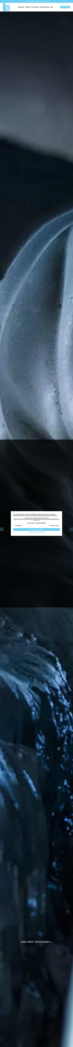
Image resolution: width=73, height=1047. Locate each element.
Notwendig (19, 525)
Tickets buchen (65, 7)
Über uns (19, 7)
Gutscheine (34, 7)
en (48, 1)
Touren (26, 7)
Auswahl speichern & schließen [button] (37, 532)
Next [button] (71, 529)
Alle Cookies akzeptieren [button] (36, 529)
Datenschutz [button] (30, 523)
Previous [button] (2, 529)
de (46, 1)
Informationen (44, 7)
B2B (53, 7)
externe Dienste (54, 525)
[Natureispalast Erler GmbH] (6, 7)
